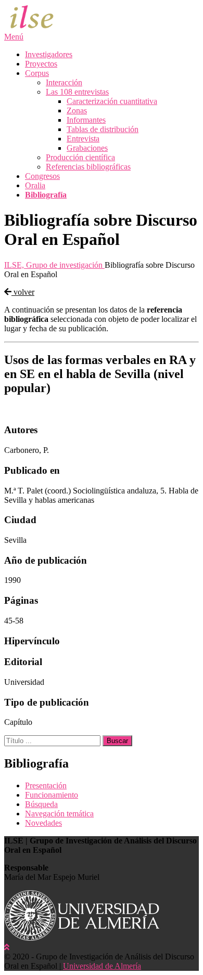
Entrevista (83, 138)
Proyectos (41, 63)
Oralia (35, 185)
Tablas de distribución (102, 129)
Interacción (64, 82)
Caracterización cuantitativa (112, 101)
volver (22, 292)
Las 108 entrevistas (77, 91)
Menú (13, 36)
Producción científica (80, 157)
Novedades (43, 822)
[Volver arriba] (6, 947)
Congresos (42, 176)
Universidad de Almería (102, 965)
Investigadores (48, 54)
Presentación (46, 785)
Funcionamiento (51, 794)
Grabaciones (87, 148)
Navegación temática (59, 813)
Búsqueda (41, 804)
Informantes (86, 119)
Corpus (37, 73)
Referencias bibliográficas (88, 166)
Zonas (77, 110)
